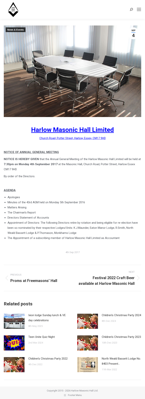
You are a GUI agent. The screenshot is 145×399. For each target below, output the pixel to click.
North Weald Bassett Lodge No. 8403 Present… (121, 361)
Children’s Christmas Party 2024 (121, 315)
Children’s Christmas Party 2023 (121, 337)
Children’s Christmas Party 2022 (48, 358)
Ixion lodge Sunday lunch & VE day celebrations (47, 318)
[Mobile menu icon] (139, 9)
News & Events (15, 29)
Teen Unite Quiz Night (41, 337)
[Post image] (14, 321)
